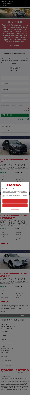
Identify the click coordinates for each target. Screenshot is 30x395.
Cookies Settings (15, 209)
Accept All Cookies (15, 205)
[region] (15, 197)
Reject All (15, 200)
